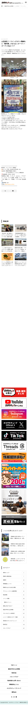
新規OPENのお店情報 (14, 669)
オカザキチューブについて (14, 688)
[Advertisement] (14, 24)
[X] (12, 697)
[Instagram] (14, 697)
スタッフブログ (14, 676)
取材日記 (14, 673)
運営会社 (14, 692)
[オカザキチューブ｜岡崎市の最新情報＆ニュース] (12, 2)
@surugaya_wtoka (9, 184)
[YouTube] (16, 697)
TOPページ (14, 665)
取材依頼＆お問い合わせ (14, 680)
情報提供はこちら (14, 684)
